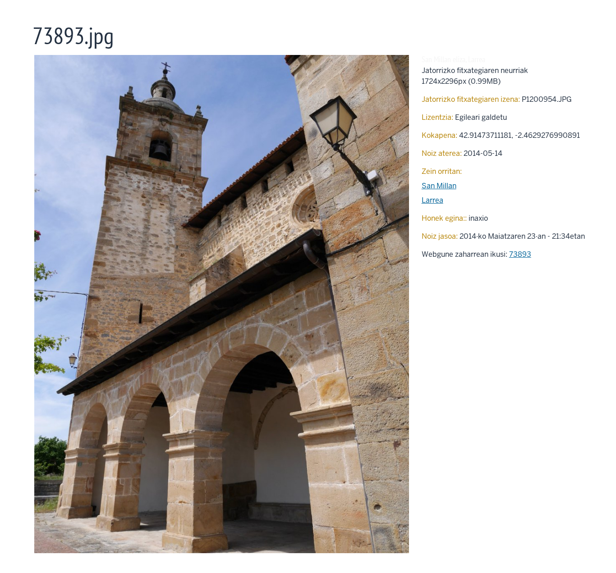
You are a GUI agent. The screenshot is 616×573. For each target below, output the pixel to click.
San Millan (439, 186)
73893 (520, 254)
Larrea (432, 200)
